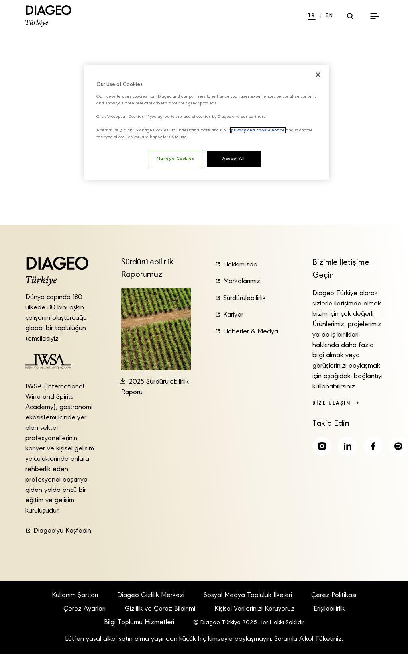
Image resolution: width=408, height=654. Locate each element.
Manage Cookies (175, 159)
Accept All (233, 159)
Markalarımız (241, 281)
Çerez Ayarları (84, 609)
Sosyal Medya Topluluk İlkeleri (248, 595)
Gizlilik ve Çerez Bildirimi (160, 609)
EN (330, 16)
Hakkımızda (240, 264)
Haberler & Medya (250, 331)
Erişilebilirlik (329, 609)
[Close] (318, 75)
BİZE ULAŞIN (331, 403)
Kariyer (233, 315)
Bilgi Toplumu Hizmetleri (139, 622)
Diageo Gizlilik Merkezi (150, 595)
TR (312, 16)
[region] (206, 122)
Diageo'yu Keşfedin (62, 531)
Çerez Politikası (333, 595)
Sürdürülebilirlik (244, 298)
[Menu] (374, 16)
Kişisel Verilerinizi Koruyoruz (254, 609)
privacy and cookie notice (258, 130)
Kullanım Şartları (75, 595)
